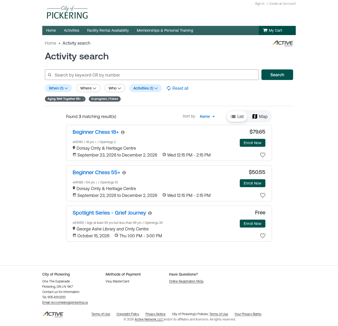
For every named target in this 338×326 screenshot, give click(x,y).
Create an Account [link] (282, 4)
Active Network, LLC (149, 319)
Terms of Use (218, 314)
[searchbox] (151, 75)
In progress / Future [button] (104, 98)
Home (50, 43)
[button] (65, 99)
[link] (96, 132)
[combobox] (208, 116)
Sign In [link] (260, 4)
